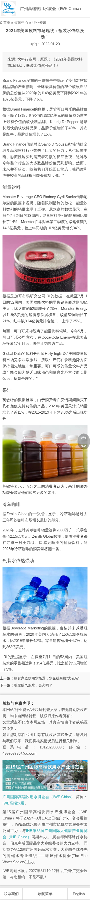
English (79, 894)
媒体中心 (21, 23)
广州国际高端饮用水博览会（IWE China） (38, 797)
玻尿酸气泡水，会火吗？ (33, 685)
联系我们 (11, 893)
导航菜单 (45, 893)
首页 (6, 23)
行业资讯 (39, 23)
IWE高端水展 (13, 803)
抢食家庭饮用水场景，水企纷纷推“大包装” (47, 678)
